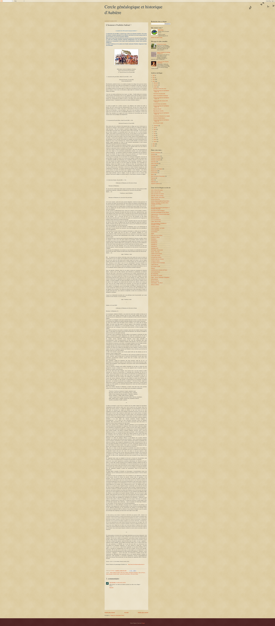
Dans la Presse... (142, 572)
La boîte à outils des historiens (157, 259)
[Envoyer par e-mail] (130, 570)
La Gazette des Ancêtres (156, 257)
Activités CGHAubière (155, 152)
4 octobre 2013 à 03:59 (120, 582)
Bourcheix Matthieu (155, 217)
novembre (156, 85)
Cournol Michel (154, 231)
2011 (154, 146)
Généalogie (153, 165)
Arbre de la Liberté (124, 572)
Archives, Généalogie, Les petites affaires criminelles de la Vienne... (160, 203)
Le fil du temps (154, 172)
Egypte (152, 233)
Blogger (143, 623)
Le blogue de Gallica (155, 261)
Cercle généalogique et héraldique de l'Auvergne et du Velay (158, 224)
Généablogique (154, 240)
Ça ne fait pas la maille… (158, 123)
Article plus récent (110, 612)
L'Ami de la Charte (134, 574)
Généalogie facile (154, 248)
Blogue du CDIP (154, 216)
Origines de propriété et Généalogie (160, 95)
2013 (154, 81)
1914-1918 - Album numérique (157, 195)
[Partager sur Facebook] (134, 570)
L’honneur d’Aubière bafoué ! (159, 118)
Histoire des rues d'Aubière (156, 168)
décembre (156, 83)
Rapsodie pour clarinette (158, 110)
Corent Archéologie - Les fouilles (157, 228)
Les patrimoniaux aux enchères (159, 103)
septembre (156, 125)
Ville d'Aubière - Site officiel (156, 282)
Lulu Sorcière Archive (155, 271)
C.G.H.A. (161, 30)
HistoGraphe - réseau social (157, 250)
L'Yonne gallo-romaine (155, 255)
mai (154, 133)
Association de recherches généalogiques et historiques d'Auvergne (160, 208)
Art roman (153, 205)
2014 (154, 79)
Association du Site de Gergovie (157, 210)
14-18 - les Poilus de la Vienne (157, 193)
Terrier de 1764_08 (157, 109)
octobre (155, 87)
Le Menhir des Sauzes (161, 44)
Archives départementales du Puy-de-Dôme (160, 201)
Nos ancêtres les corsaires (156, 275)
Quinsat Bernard (154, 279)
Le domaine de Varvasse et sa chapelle (161, 116)
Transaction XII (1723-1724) (159, 93)
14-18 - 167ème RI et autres (157, 190)
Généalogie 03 (154, 242)
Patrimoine (153, 178)
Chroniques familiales (155, 156)
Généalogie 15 (154, 244)
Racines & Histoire (155, 281)
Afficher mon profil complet (156, 37)
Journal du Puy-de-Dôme (125, 574)
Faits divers (153, 161)
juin (154, 131)
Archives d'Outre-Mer (155, 199)
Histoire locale (116, 574)
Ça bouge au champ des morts (159, 88)
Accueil (126, 612)
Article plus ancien (143, 612)
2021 (154, 77)
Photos (152, 179)
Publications (153, 181)
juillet (155, 129)
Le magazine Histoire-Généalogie (158, 262)
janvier (155, 141)
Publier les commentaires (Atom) (117, 615)
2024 (154, 75)
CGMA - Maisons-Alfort (156, 221)
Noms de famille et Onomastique (158, 176)
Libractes (153, 268)
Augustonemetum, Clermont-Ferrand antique (160, 214)
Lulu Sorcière (112, 582)
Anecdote (153, 154)
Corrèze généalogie (155, 229)
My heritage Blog (154, 273)
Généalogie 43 (154, 246)
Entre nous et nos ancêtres (156, 235)
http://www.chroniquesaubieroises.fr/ (136, 564)
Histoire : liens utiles (155, 251)
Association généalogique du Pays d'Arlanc (160, 212)
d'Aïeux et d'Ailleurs (155, 284)
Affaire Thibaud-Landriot (115, 572)
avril (155, 135)
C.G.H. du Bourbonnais (156, 219)
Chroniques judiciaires (155, 159)
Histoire (152, 167)
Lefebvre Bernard (154, 264)
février (155, 139)
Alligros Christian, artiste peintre (157, 197)
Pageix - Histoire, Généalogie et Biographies (160, 277)
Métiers (152, 174)
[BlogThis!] (131, 570)
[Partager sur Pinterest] (135, 570)
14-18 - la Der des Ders (156, 192)
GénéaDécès (153, 239)
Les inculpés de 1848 (155, 266)
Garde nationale (109, 574)
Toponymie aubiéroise (155, 183)
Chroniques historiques (133, 572)
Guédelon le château (155, 237)
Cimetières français (155, 226)
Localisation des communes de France (159, 270)
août (155, 127)
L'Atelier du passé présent (156, 253)
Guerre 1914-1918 (154, 163)
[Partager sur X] (133, 570)
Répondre (111, 587)
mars (155, 137)
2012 (154, 144)
